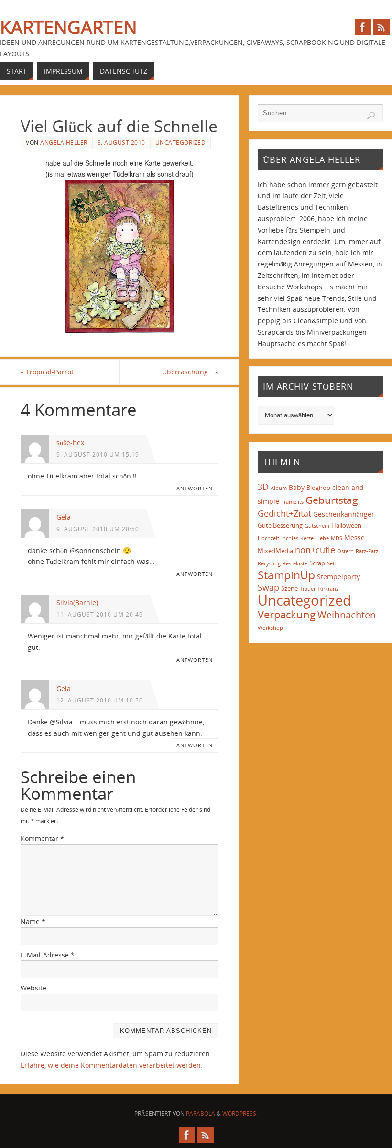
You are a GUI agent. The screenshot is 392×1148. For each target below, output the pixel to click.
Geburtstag (331, 500)
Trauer (308, 588)
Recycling (269, 563)
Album (279, 488)
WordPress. (240, 1113)
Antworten (194, 488)
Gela (63, 516)
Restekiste (295, 563)
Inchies (289, 538)
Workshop (270, 628)
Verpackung (287, 614)
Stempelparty (338, 576)
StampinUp (286, 575)
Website (33, 987)
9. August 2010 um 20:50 (97, 528)
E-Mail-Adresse (48, 954)
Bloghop (318, 487)
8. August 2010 (121, 142)
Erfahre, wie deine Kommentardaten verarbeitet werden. (112, 1065)
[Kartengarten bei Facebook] (363, 27)
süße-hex (70, 442)
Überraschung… (190, 371)
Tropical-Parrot (47, 371)
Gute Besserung (280, 525)
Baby (297, 487)
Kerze (307, 538)
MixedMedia (275, 550)
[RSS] (381, 27)
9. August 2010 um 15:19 (97, 454)
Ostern (345, 551)
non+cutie (315, 549)
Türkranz (327, 588)
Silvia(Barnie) (77, 602)
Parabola (200, 1113)
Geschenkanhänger (343, 514)
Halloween (346, 525)
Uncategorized (180, 142)
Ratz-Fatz (367, 551)
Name (33, 921)
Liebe (322, 538)
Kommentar (42, 838)
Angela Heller (63, 142)
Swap (268, 587)
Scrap (317, 563)
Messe (354, 537)
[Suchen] (371, 115)
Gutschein (317, 525)
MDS (336, 538)
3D (263, 486)
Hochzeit (268, 538)
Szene (289, 588)
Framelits (292, 502)
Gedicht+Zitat (284, 513)
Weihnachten (346, 614)
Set (331, 563)
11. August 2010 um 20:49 (99, 614)
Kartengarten (68, 26)
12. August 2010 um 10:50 (99, 700)
